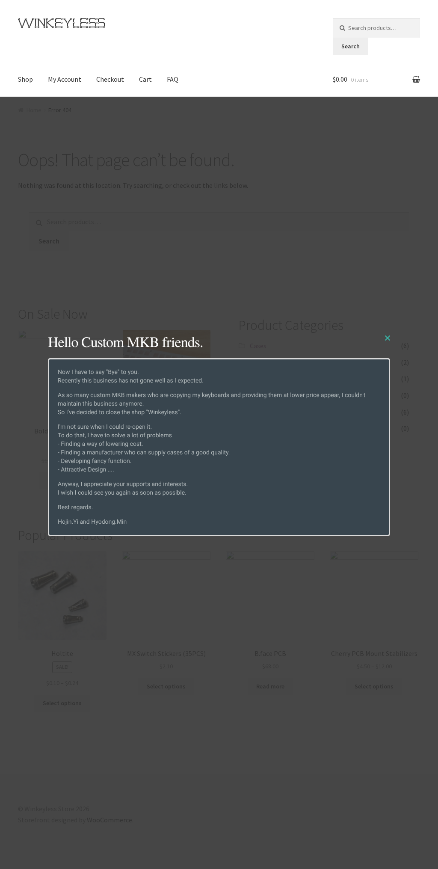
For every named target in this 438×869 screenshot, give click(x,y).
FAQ (172, 79)
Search (350, 46)
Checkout (110, 79)
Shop (25, 79)
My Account (64, 79)
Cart (145, 79)
